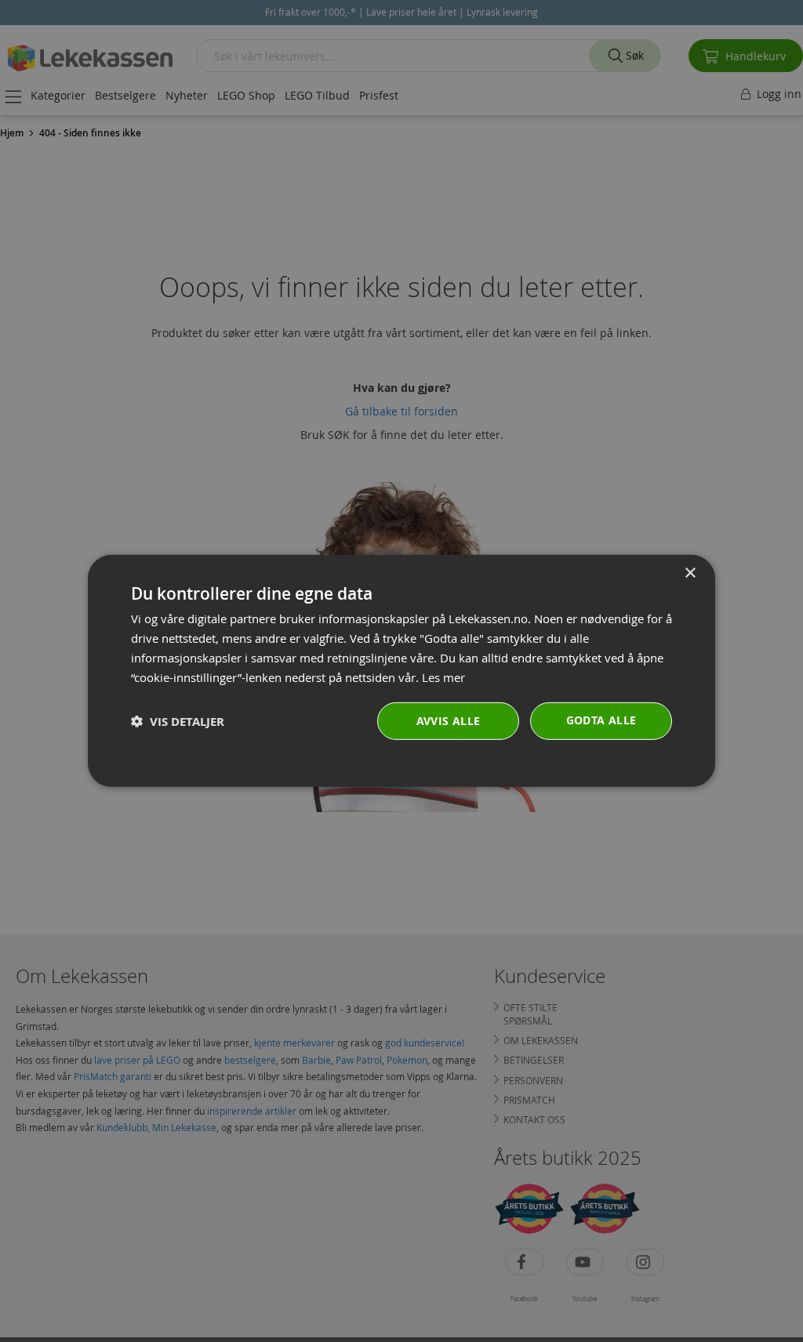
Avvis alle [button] (448, 720)
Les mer (443, 676)
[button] (177, 722)
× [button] (690, 573)
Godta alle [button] (601, 720)
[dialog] (401, 671)
